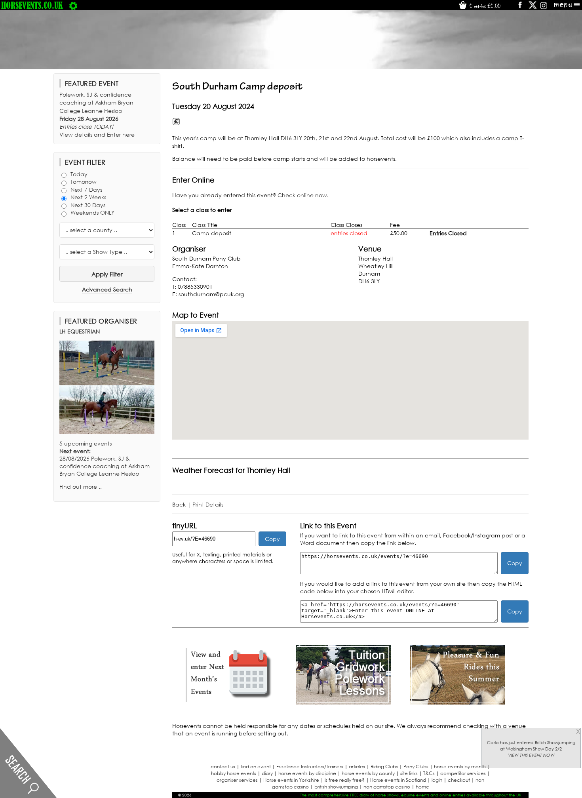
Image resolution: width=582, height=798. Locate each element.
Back (179, 504)
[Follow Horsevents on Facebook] (520, 7)
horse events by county (368, 773)
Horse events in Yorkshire (291, 780)
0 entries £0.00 (484, 6)
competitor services (463, 773)
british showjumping (336, 786)
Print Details (207, 504)
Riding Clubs (384, 766)
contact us (223, 766)
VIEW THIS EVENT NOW (531, 755)
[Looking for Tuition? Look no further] (343, 702)
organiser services (237, 780)
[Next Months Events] (229, 702)
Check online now (302, 195)
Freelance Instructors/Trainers (309, 766)
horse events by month (460, 766)
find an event (256, 766)
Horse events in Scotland (398, 780)
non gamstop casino (386, 786)
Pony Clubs (415, 766)
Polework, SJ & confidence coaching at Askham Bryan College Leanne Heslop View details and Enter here (97, 114)
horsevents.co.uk (32, 5)
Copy (272, 539)
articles (357, 766)
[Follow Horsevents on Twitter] (533, 7)
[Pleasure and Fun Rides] (457, 702)
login (437, 780)
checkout (459, 780)
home (422, 786)
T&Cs (429, 773)
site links (409, 773)
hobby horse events (233, 773)
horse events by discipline (307, 773)
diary (267, 773)
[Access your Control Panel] (73, 5)
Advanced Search (107, 289)
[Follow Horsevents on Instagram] (543, 7)
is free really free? (345, 780)
